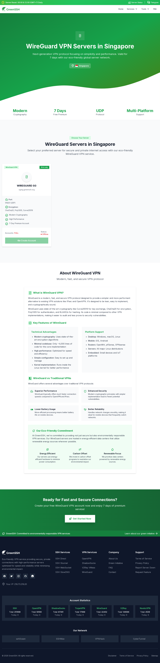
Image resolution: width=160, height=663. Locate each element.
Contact (112, 572)
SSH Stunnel (61, 563)
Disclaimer (112, 656)
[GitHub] (25, 576)
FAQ (154, 9)
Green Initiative (116, 563)
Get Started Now (80, 518)
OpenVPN (86, 558)
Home (120, 9)
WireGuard (87, 572)
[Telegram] (32, 576)
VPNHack (99, 639)
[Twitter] (11, 576)
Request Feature (143, 572)
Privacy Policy (142, 563)
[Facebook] (4, 576)
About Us (113, 558)
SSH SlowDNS (62, 572)
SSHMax (60, 639)
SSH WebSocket (63, 567)
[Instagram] (18, 576)
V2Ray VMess (88, 567)
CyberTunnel (139, 639)
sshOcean (21, 639)
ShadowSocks (89, 563)
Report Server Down (145, 567)
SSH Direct (60, 558)
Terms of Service (143, 558)
